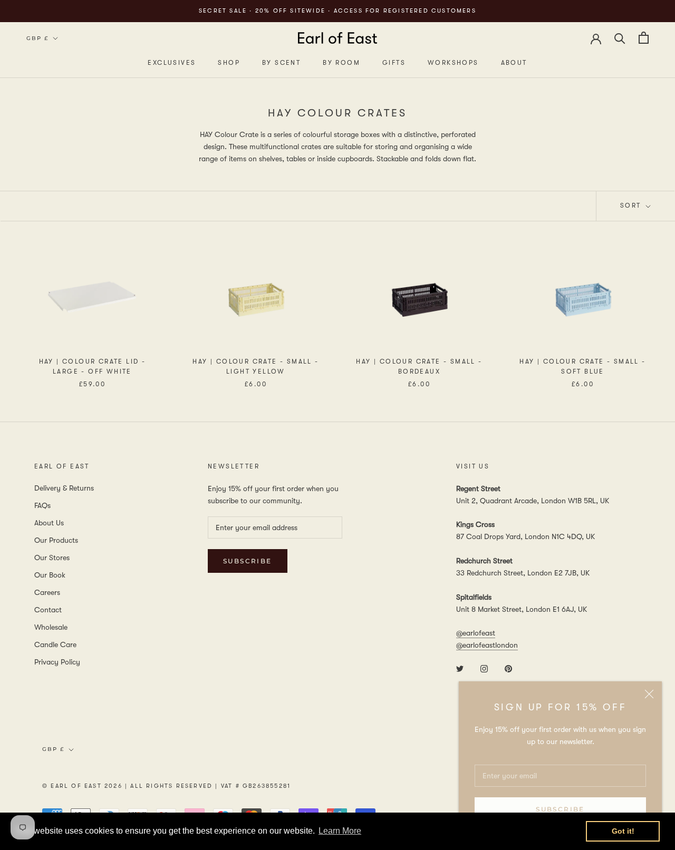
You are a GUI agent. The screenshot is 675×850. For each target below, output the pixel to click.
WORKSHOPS (453, 62)
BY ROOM (341, 62)
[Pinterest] (508, 668)
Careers (47, 592)
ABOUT (514, 62)
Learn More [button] (340, 830)
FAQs (42, 505)
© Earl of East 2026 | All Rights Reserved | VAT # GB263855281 (166, 786)
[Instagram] (484, 668)
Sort (632, 205)
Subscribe (560, 809)
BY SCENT (281, 62)
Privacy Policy (57, 662)
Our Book (49, 575)
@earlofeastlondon (487, 645)
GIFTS (394, 62)
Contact (48, 609)
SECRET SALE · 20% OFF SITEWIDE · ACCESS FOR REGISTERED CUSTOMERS (337, 10)
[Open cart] (644, 38)
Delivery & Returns (64, 488)
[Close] (649, 694)
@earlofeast (475, 633)
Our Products (56, 540)
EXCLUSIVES (172, 62)
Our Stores (52, 557)
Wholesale (51, 627)
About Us (49, 523)
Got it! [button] (623, 831)
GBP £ (37, 38)
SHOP (229, 62)
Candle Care (55, 644)
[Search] (619, 37)
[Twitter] (460, 668)
